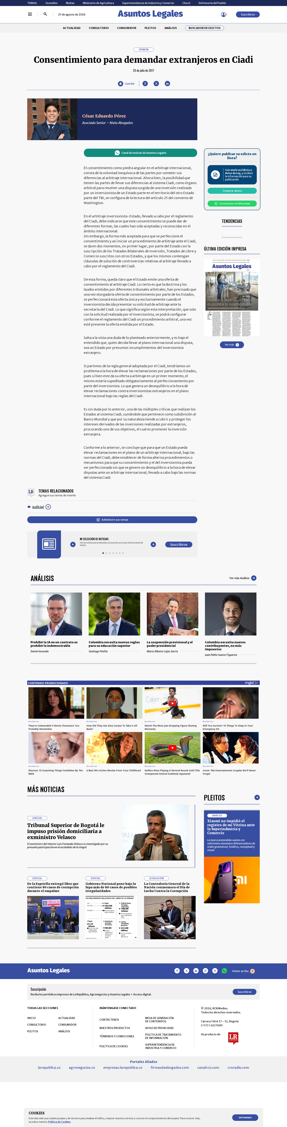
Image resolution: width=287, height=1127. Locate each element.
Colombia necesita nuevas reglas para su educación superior (114, 643)
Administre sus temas (114, 519)
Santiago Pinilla (98, 651)
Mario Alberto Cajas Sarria (162, 651)
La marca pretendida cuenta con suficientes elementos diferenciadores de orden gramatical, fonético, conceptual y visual (231, 845)
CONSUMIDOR (126, 28)
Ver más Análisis (239, 578)
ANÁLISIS (170, 28)
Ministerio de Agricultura (98, 3)
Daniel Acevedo (40, 651)
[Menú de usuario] (223, 14)
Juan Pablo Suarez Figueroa (221, 654)
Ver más (229, 344)
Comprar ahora (232, 190)
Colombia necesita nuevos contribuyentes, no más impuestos (225, 645)
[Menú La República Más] (30, 14)
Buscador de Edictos (205, 28)
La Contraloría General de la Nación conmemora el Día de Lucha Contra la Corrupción (167, 887)
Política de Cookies (59, 1121)
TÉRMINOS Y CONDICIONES (116, 1036)
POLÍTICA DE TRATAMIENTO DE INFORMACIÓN (163, 1036)
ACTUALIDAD (72, 28)
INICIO (31, 1018)
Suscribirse (248, 14)
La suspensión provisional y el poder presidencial (170, 643)
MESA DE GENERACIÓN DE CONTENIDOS (159, 1019)
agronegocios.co (82, 1067)
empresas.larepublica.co (122, 1067)
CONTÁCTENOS (109, 1019)
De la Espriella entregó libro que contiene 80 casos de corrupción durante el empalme (53, 887)
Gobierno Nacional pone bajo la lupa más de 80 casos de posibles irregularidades (111, 887)
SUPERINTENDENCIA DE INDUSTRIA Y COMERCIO (160, 1046)
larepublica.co (49, 1067)
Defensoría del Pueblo (212, 3)
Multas (70, 3)
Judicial (38, 507)
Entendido (245, 1117)
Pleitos (214, 797)
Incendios (52, 3)
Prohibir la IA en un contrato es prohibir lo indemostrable (54, 643)
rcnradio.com (238, 1067)
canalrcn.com (208, 1067)
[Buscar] (45, 14)
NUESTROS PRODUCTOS (114, 1028)
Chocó (186, 3)
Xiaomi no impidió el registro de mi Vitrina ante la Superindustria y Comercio (231, 827)
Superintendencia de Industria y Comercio (148, 3)
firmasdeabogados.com (170, 1067)
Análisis (42, 578)
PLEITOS (150, 28)
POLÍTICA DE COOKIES (113, 1046)
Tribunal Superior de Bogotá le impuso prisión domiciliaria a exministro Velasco (65, 831)
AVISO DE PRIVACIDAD (159, 1028)
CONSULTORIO (99, 28)
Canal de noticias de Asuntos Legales (143, 152)
